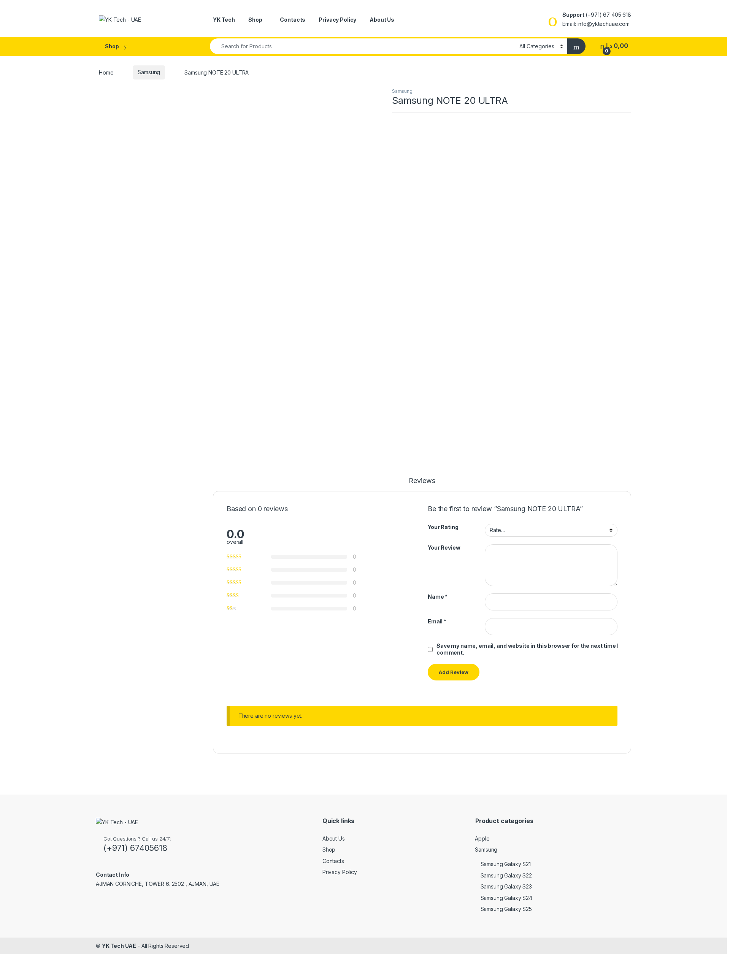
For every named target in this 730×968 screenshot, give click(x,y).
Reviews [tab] (422, 481)
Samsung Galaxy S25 (506, 909)
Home (106, 72)
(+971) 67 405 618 (608, 14)
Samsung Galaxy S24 (506, 898)
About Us (382, 19)
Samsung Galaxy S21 (506, 864)
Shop (255, 19)
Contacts (292, 19)
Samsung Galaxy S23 (506, 886)
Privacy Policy (337, 19)
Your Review (444, 547)
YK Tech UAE (119, 946)
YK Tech (224, 19)
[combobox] (362, 46)
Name (438, 596)
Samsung (149, 72)
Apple (482, 838)
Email (437, 621)
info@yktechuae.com (604, 24)
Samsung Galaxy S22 (506, 875)
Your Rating (443, 527)
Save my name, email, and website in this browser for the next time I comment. (527, 649)
